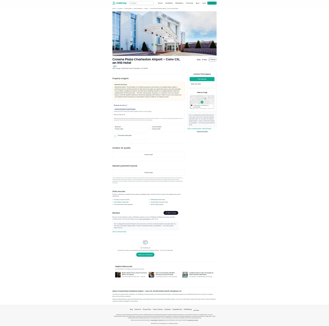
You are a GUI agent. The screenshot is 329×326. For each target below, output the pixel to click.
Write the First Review (145, 254)
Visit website (202, 79)
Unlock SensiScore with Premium (125, 109)
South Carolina (128, 8)
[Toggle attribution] (192, 105)
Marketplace (179, 3)
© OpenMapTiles (204, 105)
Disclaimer (168, 309)
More (197, 3)
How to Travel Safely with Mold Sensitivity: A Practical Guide (165, 273)
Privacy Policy (147, 309)
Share (198, 59)
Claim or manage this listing (194, 128)
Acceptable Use (177, 309)
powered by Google (193, 320)
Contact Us (137, 309)
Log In (204, 3)
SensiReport (169, 3)
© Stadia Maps (196, 105)
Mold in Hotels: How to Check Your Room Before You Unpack (134, 273)
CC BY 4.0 (160, 320)
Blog (131, 309)
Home (113, 8)
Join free (212, 3)
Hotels (146, 8)
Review (160, 3)
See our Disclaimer (144, 219)
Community (189, 3)
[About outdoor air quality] (133, 148)
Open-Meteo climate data (121, 202)
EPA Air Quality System (157, 204)
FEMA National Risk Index (158, 199)
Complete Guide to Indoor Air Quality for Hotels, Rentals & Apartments (201, 273)
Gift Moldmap (188, 309)
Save (205, 59)
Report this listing (206, 128)
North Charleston (138, 8)
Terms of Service (158, 309)
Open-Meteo (154, 320)
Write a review (171, 213)
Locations (120, 8)
